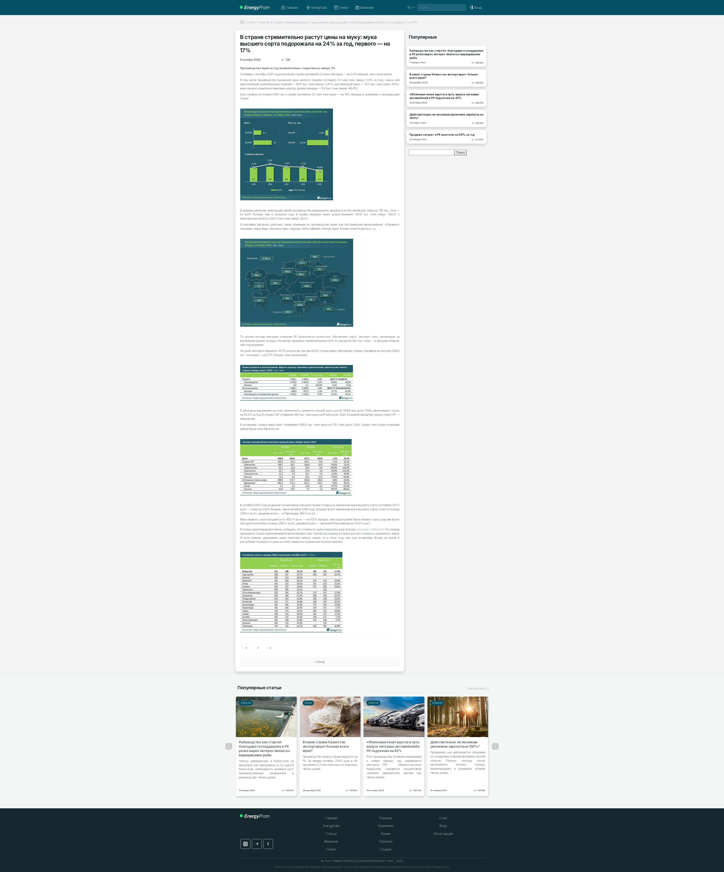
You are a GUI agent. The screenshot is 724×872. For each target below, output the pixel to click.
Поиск (460, 152)
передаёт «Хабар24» (370, 529)
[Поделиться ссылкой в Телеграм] (246, 647)
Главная (292, 7)
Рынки (308, 703)
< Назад (320, 662)
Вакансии (367, 7)
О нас (443, 818)
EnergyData (319, 7)
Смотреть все (476, 688)
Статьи (343, 7)
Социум (385, 849)
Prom (256, 7)
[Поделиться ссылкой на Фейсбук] (258, 647)
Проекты (385, 841)
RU (409, 7)
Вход (443, 826)
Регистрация (443, 834)
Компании (385, 826)
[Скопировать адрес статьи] (270, 647)
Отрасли (246, 703)
